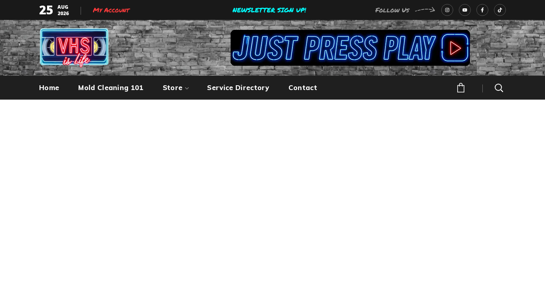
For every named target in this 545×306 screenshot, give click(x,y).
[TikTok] (500, 10)
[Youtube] (465, 10)
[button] (460, 86)
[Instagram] (447, 10)
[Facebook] (482, 10)
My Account (111, 9)
